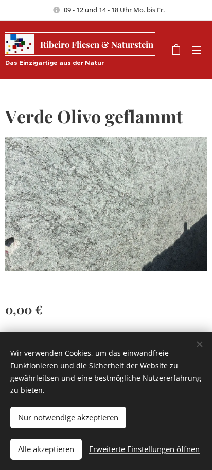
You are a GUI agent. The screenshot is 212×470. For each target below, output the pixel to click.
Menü (196, 50)
